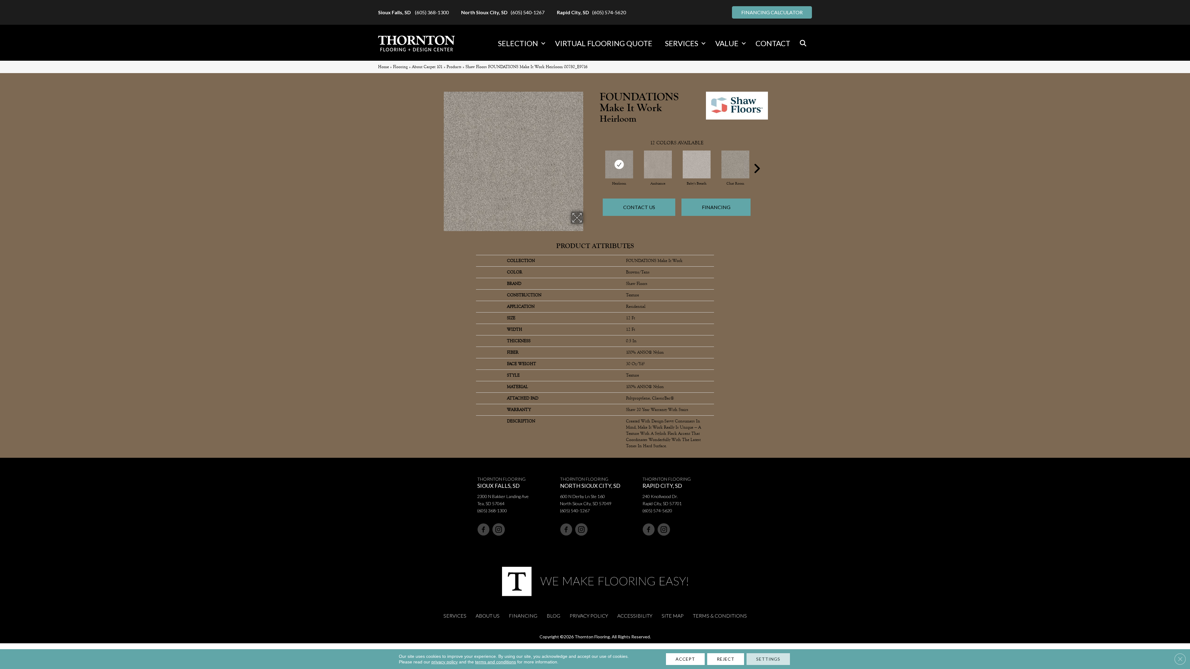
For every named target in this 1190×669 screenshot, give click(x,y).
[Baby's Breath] (696, 164)
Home (383, 66)
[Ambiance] (657, 164)
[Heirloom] (619, 164)
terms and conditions (495, 661)
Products (454, 66)
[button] (543, 43)
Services (681, 43)
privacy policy (444, 661)
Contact (773, 43)
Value (726, 43)
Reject (725, 659)
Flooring (400, 66)
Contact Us (639, 207)
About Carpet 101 (427, 66)
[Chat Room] (735, 164)
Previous (596, 159)
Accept (685, 659)
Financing (716, 207)
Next (756, 159)
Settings (768, 659)
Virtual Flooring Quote (603, 43)
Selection (518, 43)
